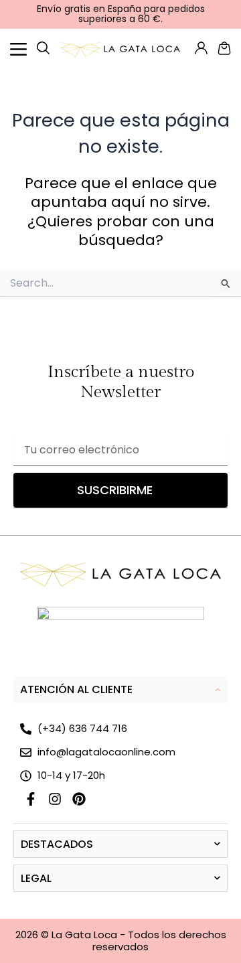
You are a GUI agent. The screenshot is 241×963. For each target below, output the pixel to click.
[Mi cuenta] (43, 48)
